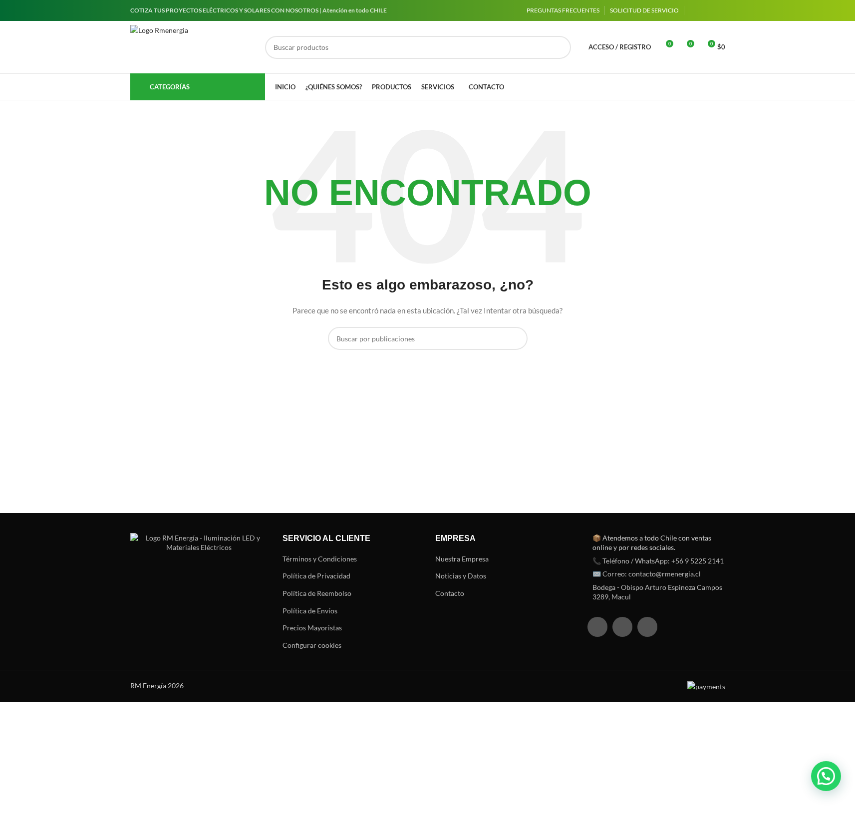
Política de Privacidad (316, 575)
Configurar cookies (312, 645)
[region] (130, 746)
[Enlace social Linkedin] (719, 10)
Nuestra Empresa (462, 558)
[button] (826, 776)
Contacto (449, 593)
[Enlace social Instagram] (707, 10)
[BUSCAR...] (559, 47)
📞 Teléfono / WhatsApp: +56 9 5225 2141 (658, 560)
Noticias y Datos (460, 575)
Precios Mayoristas (312, 627)
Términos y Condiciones (320, 558)
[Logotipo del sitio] (192, 47)
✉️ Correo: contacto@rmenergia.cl (646, 573)
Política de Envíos (310, 610)
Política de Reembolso (317, 593)
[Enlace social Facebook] (695, 10)
